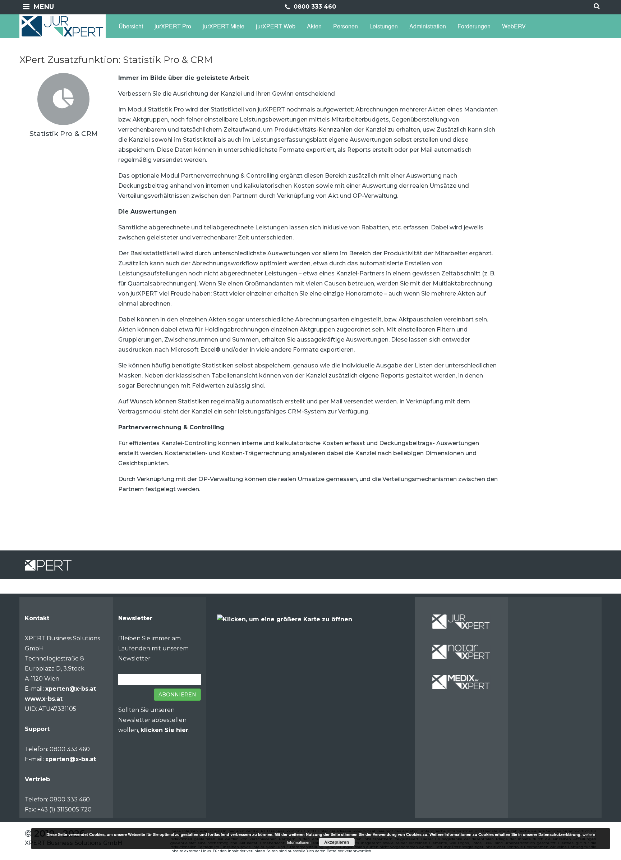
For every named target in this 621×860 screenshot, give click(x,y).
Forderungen (474, 26)
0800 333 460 (314, 6)
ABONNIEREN (177, 694)
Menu (44, 7)
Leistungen (383, 26)
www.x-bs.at (44, 698)
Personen (345, 26)
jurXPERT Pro (173, 26)
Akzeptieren (336, 842)
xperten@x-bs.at (70, 688)
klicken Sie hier (164, 730)
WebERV (514, 26)
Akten (314, 26)
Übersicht (131, 26)
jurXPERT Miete (223, 26)
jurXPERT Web (275, 26)
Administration (427, 26)
